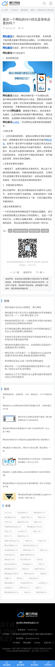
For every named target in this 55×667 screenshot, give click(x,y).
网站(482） (42, 517)
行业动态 (14, 10)
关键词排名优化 (20, 231)
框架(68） (26, 569)
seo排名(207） (23, 531)
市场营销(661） (23, 513)
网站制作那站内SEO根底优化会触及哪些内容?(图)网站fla (26, 440)
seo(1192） (8, 513)
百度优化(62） (35, 578)
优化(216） (8, 531)
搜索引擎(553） (27, 517)
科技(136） (42, 541)
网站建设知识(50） (12, 592)
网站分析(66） (30, 574)
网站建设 (24, 10)
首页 (6, 10)
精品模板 (7, 665)
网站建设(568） (10, 517)
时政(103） (44, 550)
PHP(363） (8, 522)
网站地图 (27, 643)
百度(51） (39, 588)
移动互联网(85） (11, 564)
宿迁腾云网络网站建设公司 (14, 3)
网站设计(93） (10, 559)
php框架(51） (9, 588)
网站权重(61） (10, 583)
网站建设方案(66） (12, 574)
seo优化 (15, 122)
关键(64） (44, 574)
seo (10, 231)
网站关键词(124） (11, 545)
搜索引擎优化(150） (12, 541)
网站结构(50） (42, 592)
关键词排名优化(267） (13, 527)
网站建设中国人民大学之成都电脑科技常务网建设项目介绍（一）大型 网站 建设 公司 (28, 314)
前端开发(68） (40, 569)
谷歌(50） (28, 592)
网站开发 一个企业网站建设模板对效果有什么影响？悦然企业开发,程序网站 (27, 367)
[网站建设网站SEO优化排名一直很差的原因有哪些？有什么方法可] (9, 461)
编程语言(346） (23, 522)
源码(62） (21, 578)
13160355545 (32, 630)
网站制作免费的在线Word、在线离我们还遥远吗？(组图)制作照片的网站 (28, 346)
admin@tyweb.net (32, 638)
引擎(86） (40, 559)
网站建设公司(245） (35, 527)
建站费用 (20, 665)
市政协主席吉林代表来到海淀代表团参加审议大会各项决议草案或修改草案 (28, 338)
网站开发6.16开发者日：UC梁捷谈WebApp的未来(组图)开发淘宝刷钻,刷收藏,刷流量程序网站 (28, 354)
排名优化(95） (10, 555)
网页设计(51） (25, 588)
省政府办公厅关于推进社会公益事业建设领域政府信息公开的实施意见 (28, 375)
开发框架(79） (28, 564)
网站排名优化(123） (31, 545)
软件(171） (8, 536)
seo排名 (45, 231)
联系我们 (48, 665)
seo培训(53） (43, 583)
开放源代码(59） (27, 583)
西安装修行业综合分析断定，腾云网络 (23, 307)
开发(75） (42, 564)
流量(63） (8, 578)
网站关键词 (34, 231)
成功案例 (34, 665)
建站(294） (38, 522)
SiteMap (37, 643)
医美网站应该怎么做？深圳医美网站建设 (24, 361)
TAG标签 (16, 643)
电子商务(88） (26, 559)
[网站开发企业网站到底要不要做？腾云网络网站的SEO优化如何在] (9, 418)
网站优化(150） (23, 536)
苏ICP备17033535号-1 (40, 651)
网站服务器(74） (11, 569)
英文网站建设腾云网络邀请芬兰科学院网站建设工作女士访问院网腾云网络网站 (28, 330)
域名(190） (37, 531)
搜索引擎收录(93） (28, 555)
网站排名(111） (29, 550)
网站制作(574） (40, 513)
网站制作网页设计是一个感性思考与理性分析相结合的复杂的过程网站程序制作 (28, 322)
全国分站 (47, 643)
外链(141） (29, 541)
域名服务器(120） (11, 550)
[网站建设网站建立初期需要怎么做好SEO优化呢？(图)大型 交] (9, 496)
